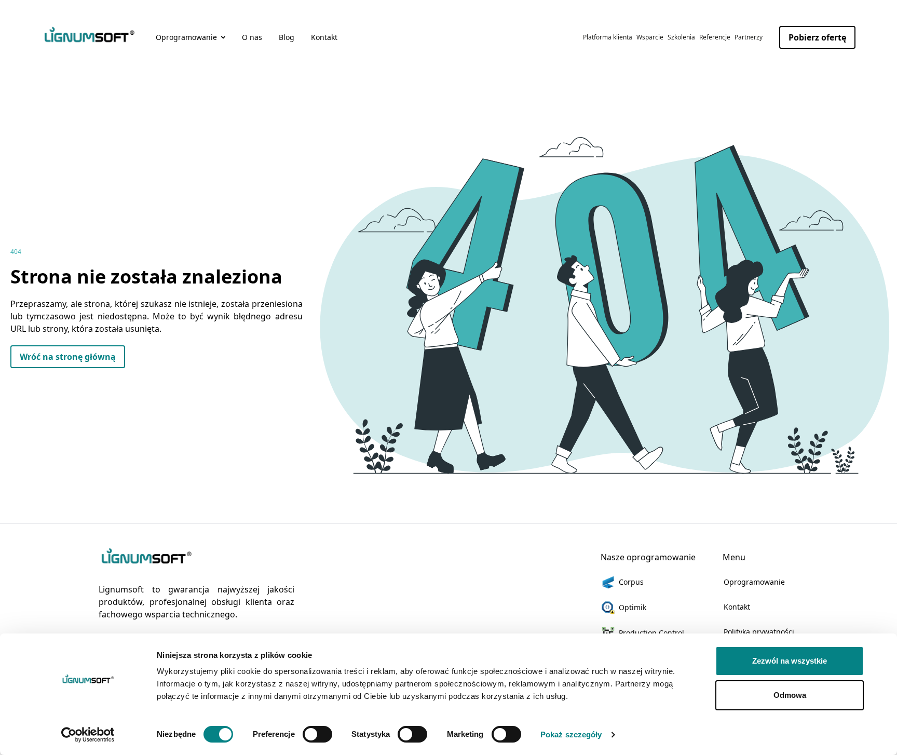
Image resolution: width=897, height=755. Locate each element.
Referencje (714, 37)
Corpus (631, 582)
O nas (252, 37)
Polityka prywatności (759, 632)
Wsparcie (649, 37)
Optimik (632, 607)
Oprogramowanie (754, 582)
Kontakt (324, 37)
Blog (286, 37)
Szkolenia (681, 37)
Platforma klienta (607, 37)
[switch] (317, 734)
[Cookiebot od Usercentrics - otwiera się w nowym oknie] (88, 735)
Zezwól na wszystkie (789, 660)
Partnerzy (749, 37)
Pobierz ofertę (817, 37)
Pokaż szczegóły (571, 734)
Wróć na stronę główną (68, 356)
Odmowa (789, 695)
